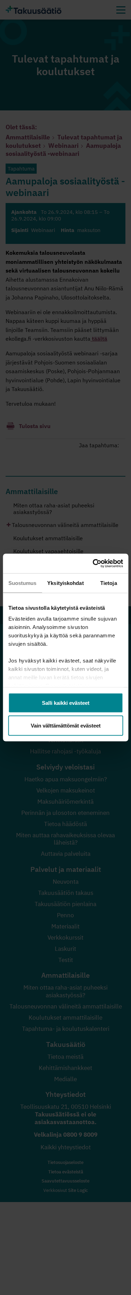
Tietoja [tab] (108, 583)
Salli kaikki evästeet (65, 703)
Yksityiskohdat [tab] (65, 583)
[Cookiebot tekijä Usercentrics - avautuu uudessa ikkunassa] (93, 563)
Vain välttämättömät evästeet (66, 726)
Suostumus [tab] (22, 583)
